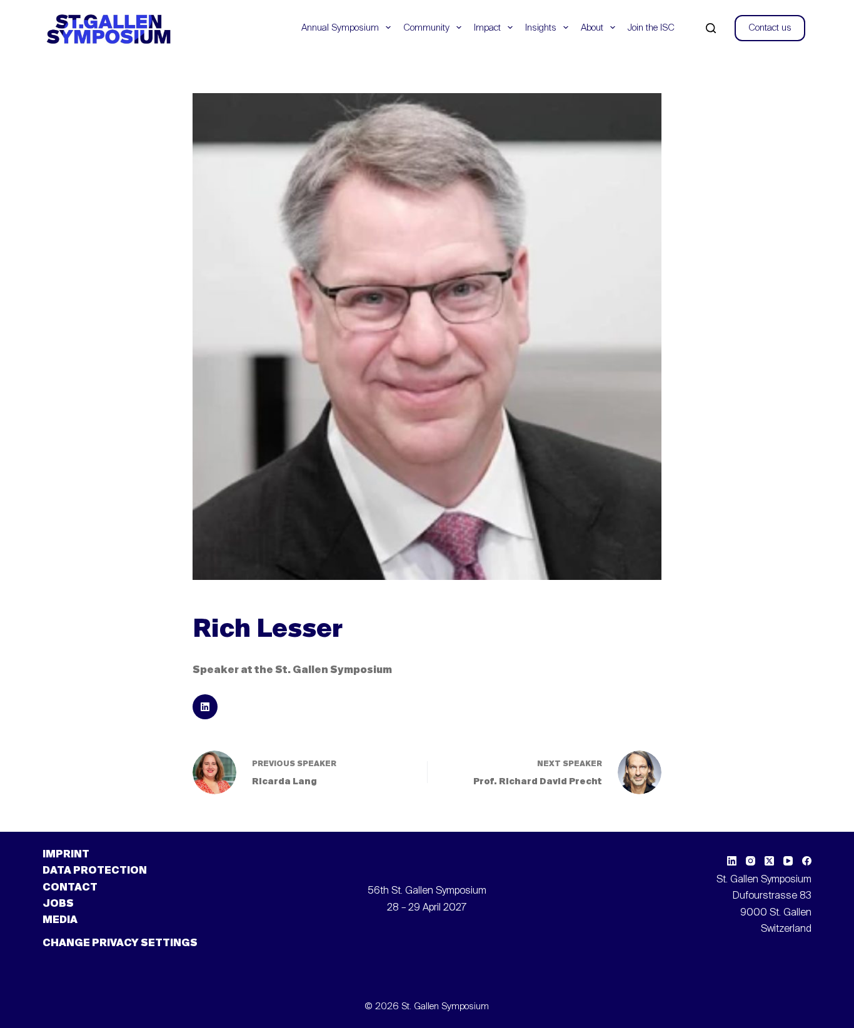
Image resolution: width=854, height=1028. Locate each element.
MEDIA (60, 921)
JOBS (58, 904)
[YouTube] (788, 861)
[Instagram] (750, 861)
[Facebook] (806, 861)
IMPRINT (66, 855)
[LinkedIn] (731, 861)
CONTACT (70, 888)
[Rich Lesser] (205, 706)
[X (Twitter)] (769, 861)
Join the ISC (651, 27)
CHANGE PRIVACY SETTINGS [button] (120, 944)
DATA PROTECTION (95, 871)
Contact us (769, 27)
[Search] (711, 28)
